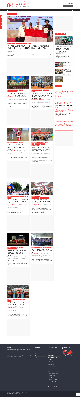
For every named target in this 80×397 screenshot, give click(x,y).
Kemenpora (16, 152)
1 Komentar (35, 49)
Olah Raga (21, 142)
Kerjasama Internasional (44, 197)
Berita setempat (13, 10)
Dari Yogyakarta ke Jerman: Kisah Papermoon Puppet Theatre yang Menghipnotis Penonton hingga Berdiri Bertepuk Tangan (64, 109)
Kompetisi (21, 43)
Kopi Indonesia (47, 153)
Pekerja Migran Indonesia (47, 247)
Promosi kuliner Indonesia (36, 155)
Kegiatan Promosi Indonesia (64, 105)
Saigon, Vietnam (35, 152)
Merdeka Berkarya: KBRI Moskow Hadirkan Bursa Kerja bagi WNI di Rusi (24, 1)
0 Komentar (18, 98)
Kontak (52, 10)
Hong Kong (58, 52)
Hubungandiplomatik (20, 99)
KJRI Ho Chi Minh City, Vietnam (15, 204)
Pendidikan (64, 114)
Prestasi (29, 43)
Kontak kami (50, 351)
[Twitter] (1, 18)
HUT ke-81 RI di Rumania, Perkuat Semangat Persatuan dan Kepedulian (63, 125)
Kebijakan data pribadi (52, 357)
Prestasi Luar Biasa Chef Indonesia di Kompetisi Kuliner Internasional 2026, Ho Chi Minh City (28, 47)
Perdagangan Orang (40, 256)
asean (23, 205)
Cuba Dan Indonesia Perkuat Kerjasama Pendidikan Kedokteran (64, 116)
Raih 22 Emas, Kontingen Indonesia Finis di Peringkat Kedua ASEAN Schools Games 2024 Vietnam (18, 147)
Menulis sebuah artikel (69, 6)
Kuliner (39, 10)
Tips (36, 10)
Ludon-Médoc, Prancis (67, 64)
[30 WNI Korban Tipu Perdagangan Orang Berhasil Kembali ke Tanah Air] (42, 233)
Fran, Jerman (66, 79)
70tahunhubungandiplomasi (12, 99)
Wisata (31, 10)
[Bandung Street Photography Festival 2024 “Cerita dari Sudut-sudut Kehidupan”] (59, 69)
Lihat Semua (69, 33)
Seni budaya (45, 10)
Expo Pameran (17, 299)
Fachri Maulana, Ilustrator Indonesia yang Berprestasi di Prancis (63, 97)
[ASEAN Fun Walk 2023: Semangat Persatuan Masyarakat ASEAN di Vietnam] (18, 182)
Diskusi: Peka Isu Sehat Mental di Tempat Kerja (67, 77)
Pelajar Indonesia (58, 114)
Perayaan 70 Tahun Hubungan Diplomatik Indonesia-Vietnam (16, 94)
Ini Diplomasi (15, 91)
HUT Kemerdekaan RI (66, 90)
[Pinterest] (1, 22)
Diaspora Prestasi (11, 43)
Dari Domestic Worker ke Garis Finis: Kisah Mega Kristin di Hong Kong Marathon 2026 (63, 49)
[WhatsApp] (1, 24)
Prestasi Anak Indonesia (11, 51)
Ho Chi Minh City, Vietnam (14, 50)
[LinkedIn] (1, 20)
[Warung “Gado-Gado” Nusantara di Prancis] (59, 62)
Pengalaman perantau (24, 10)
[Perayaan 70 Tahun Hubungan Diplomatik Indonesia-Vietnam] (18, 76)
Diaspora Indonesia (18, 196)
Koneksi (49, 353)
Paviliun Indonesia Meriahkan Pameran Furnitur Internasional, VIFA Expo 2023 (17, 304)
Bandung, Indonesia (67, 73)
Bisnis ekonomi (41, 142)
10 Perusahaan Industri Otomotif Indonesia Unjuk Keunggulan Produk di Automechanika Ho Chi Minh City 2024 (42, 96)
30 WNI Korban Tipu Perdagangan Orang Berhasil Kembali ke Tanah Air (42, 250)
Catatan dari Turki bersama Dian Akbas (62, 88)
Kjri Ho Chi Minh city (46, 101)
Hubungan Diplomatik (68, 99)
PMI (44, 256)
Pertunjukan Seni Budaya (62, 101)
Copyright (50, 359)
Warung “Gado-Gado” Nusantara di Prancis (67, 63)
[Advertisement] (30, 66)
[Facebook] (1, 16)
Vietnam (10, 256)
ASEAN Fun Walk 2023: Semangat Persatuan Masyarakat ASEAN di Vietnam (17, 201)
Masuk (71, 3)
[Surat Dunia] (8, 10)
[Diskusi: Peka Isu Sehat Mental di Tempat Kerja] (59, 76)
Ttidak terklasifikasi (58, 95)
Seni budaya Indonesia (23, 258)
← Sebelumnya (10, 340)
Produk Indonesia (47, 102)
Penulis (49, 350)
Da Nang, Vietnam (12, 150)
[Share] (1, 28)
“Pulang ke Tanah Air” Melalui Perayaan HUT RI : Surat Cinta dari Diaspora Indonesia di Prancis (64, 92)
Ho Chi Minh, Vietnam (37, 204)
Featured (16, 43)
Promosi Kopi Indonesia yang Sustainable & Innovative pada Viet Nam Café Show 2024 (41, 149)
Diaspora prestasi (42, 49)
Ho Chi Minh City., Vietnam (14, 96)
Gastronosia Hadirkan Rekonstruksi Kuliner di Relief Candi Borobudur (63, 103)
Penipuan (34, 256)
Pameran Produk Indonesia (39, 102)
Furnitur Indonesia (16, 309)
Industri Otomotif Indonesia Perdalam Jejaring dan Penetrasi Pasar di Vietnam (41, 201)
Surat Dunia (30, 49)
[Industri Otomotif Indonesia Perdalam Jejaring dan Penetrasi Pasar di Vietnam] (42, 182)
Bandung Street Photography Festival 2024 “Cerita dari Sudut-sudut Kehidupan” (67, 71)
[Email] (1, 26)
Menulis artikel (51, 355)
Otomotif (33, 102)
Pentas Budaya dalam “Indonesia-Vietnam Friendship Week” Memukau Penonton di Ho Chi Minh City (17, 253)
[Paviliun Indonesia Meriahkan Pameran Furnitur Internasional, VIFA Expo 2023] (18, 286)
